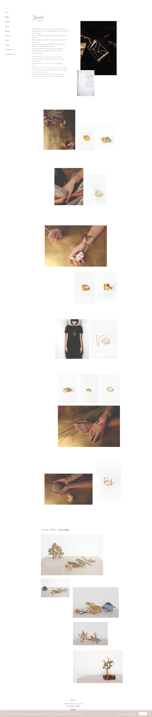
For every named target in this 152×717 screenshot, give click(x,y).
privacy (82, 714)
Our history (9, 49)
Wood (7, 40)
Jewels (7, 26)
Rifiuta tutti (132, 714)
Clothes (7, 21)
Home (7, 12)
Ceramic (7, 35)
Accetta (142, 714)
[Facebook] (74, 700)
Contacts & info (10, 54)
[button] (73, 709)
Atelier (7, 17)
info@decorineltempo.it (74, 704)
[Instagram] (72, 700)
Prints (7, 45)
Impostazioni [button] (121, 714)
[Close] (149, 713)
